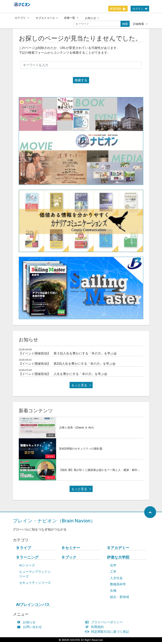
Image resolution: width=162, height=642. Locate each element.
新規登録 (115, 8)
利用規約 (97, 627)
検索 (125, 23)
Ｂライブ (23, 547)
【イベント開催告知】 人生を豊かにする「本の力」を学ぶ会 (63, 374)
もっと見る (79, 385)
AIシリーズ (27, 565)
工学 (113, 572)
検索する (81, 80)
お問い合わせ (32, 627)
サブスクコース (45, 18)
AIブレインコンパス (33, 604)
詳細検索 (139, 23)
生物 (113, 590)
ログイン (137, 8)
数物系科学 (118, 584)
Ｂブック (68, 557)
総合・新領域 (119, 597)
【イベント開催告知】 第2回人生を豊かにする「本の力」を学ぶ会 (67, 364)
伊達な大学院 (118, 557)
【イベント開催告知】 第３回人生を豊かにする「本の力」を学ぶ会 (68, 353)
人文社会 (116, 578)
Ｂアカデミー (118, 547)
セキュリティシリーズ (35, 583)
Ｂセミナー (70, 547)
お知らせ (90, 18)
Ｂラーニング (27, 557)
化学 (113, 565)
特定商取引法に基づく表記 (110, 632)
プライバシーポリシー (107, 622)
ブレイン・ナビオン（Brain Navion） (54, 521)
